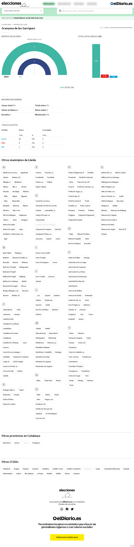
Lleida (48, 305)
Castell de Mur (8, 319)
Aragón (16, 469)
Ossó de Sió (40, 418)
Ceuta (98, 469)
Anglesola (23, 215)
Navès (58, 381)
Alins (6, 201)
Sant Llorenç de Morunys (77, 277)
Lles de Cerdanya (42, 310)
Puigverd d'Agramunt (86, 215)
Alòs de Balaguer (9, 215)
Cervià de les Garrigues (11, 352)
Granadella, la (50, 210)
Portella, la (72, 206)
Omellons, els (41, 404)
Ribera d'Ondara (83, 234)
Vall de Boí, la (106, 173)
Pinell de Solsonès (86, 177)
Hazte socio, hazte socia (67, 537)
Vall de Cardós (120, 173)
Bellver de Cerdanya (10, 281)
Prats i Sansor (85, 206)
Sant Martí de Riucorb (76, 281)
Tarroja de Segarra (75, 338)
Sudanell (71, 319)
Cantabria (45, 469)
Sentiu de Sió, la (74, 300)
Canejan (17, 314)
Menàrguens (40, 338)
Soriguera (72, 314)
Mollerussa (40, 343)
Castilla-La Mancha (74, 469)
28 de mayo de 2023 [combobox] (11, 11)
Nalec (38, 381)
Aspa (21, 229)
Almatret (6, 206)
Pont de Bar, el (73, 196)
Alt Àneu (6, 210)
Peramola (72, 177)
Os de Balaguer (51, 414)
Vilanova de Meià (107, 225)
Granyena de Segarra (43, 229)
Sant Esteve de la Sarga (77, 262)
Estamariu (6, 395)
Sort (81, 314)
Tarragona (36, 443)
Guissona (39, 239)
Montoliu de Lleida (43, 357)
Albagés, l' (7, 182)
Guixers (49, 239)
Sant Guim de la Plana (76, 272)
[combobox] (96, 11)
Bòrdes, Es (16, 295)
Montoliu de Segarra (43, 362)
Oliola (56, 395)
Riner (87, 239)
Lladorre (57, 295)
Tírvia (71, 385)
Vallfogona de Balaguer (110, 182)
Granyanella (40, 220)
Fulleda (49, 182)
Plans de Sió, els (83, 182)
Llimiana (55, 310)
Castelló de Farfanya (10, 343)
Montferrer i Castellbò (44, 352)
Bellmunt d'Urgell (9, 277)
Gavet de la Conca (43, 201)
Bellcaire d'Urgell (9, 272)
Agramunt (24, 173)
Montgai (58, 352)
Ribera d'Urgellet (74, 239)
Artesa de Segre (9, 229)
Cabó (19, 310)
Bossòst (25, 291)
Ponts (87, 201)
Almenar (16, 206)
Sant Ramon (72, 286)
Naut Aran (48, 381)
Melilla (58, 474)
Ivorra (55, 262)
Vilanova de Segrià (108, 229)
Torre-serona (73, 357)
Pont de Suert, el (74, 201)
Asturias (26, 469)
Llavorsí (38, 305)
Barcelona (6, 443)
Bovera (6, 295)
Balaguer (18, 253)
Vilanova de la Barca (109, 220)
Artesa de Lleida (9, 225)
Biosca (23, 286)
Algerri (14, 196)
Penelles (91, 173)
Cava (25, 343)
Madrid (49, 474)
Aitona (5, 177)
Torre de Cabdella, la (76, 352)
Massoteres (53, 333)
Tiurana (71, 343)
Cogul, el (6, 362)
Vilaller (115, 206)
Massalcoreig (41, 333)
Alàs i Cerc (16, 210)
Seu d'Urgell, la (74, 305)
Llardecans (49, 300)
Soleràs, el (72, 310)
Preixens (81, 210)
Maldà (47, 329)
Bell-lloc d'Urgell (9, 267)
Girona (16, 443)
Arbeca (5, 220)
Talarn (71, 333)
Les (38, 295)
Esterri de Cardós (9, 404)
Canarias (35, 469)
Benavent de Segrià (10, 286)
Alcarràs (6, 192)
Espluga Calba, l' (9, 390)
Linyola (47, 295)
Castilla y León (57, 469)
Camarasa (6, 314)
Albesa (5, 187)
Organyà (39, 414)
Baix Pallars (7, 253)
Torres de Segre (74, 376)
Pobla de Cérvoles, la (85, 187)
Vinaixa (104, 234)
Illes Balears (29, 474)
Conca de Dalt (8, 371)
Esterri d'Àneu (8, 399)
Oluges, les (49, 399)
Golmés (38, 210)
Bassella (6, 262)
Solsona (83, 310)
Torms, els (81, 343)
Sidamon (86, 305)
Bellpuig (22, 277)
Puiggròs (71, 215)
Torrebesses (86, 357)
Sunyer (81, 319)
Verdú (121, 196)
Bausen (15, 262)
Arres (15, 220)
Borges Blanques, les (11, 291)
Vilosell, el (122, 229)
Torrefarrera (72, 362)
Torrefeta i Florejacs (75, 366)
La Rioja (40, 474)
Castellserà (7, 338)
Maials (38, 329)
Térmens (90, 381)
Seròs (87, 300)
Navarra (77, 474)
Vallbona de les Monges (110, 177)
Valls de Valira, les (108, 192)
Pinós (71, 182)
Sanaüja (87, 258)
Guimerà (58, 229)
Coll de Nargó (18, 362)
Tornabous (72, 347)
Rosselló (87, 243)
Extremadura (7, 474)
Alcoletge (15, 192)
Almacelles (16, 201)
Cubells (5, 376)
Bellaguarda (23, 267)
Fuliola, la (39, 182)
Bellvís (24, 281)
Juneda (38, 281)
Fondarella (40, 177)
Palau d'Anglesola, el (76, 173)
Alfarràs (26, 192)
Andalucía (6, 469)
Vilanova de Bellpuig (118, 210)
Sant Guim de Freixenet (77, 267)
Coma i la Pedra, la (10, 366)
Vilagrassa (105, 206)
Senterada (88, 295)
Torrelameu (85, 371)
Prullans (91, 210)
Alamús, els (16, 177)
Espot (21, 390)
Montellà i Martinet (43, 347)
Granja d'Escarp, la (43, 215)
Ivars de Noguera (42, 262)
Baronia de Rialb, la (20, 258)
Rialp (71, 234)
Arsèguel (24, 220)
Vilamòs (104, 210)
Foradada (50, 177)
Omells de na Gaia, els (44, 409)
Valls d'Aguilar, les (108, 187)
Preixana (71, 210)
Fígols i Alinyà (41, 187)
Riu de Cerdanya (74, 243)
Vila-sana (120, 201)
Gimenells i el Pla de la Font (46, 206)
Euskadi (126, 469)
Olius (38, 399)
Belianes (25, 262)
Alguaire (24, 196)
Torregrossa (72, 371)
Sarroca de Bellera (75, 291)
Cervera (6, 347)
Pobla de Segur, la (75, 192)
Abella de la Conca (10, 173)
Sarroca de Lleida (74, 295)
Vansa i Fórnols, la (108, 196)
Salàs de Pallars (74, 258)
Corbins (20, 371)
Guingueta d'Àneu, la (43, 234)
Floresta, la (49, 173)
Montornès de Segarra (44, 366)
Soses (91, 314)
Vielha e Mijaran (107, 201)
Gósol (58, 239)
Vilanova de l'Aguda (108, 215)
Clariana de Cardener (21, 357)
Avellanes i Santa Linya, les (13, 234)
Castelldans (7, 329)
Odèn (38, 395)
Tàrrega (80, 381)
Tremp (71, 381)
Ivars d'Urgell (41, 258)
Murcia (67, 474)
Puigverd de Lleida (75, 220)
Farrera (38, 173)
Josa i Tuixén (40, 277)
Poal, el (71, 187)
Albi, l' (14, 187)
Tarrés (88, 338)
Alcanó (23, 187)
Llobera (38, 314)
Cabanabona (7, 310)
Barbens (6, 258)
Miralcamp (52, 338)
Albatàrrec (18, 182)
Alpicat (25, 206)
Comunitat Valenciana (112, 469)
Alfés (6, 196)
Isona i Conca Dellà (43, 253)
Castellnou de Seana (10, 333)
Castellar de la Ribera (11, 324)
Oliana (47, 395)
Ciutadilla (6, 357)
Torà (86, 376)
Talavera (80, 333)
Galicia (18, 474)
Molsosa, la (51, 343)
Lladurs (38, 300)
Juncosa (51, 277)
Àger (5, 239)
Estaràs (16, 395)
